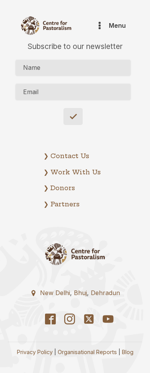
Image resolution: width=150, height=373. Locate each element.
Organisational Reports (87, 352)
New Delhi (55, 293)
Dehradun (105, 293)
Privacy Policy (35, 352)
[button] (75, 292)
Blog (127, 352)
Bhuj (80, 293)
